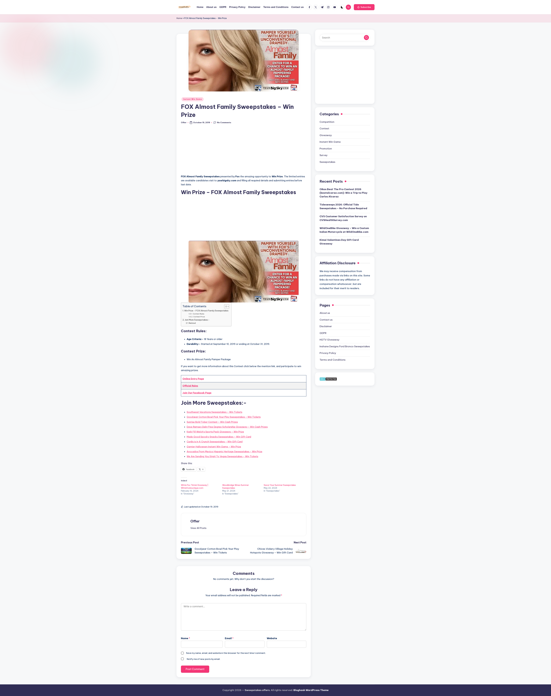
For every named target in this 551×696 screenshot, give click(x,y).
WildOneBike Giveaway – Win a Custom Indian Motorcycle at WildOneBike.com (344, 230)
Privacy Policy (328, 353)
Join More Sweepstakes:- (197, 320)
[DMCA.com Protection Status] (328, 378)
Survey (323, 155)
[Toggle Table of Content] (225, 306)
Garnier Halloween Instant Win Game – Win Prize (214, 446)
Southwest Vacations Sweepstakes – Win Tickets (214, 412)
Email (229, 638)
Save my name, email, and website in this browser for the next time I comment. (226, 653)
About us (325, 313)
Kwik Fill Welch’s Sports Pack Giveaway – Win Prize (215, 431)
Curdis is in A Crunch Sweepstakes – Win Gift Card (214, 441)
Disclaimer (326, 326)
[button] (364, 7)
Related (192, 323)
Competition (327, 121)
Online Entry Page (193, 378)
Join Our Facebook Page (197, 392)
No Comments (224, 122)
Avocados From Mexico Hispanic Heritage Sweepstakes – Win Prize (224, 451)
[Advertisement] (244, 151)
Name (185, 638)
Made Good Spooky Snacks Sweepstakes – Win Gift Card (219, 436)
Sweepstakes (327, 161)
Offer (195, 521)
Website (272, 638)
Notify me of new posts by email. (203, 659)
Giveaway (326, 135)
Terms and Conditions (333, 359)
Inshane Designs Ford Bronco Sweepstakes (345, 346)
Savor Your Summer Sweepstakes (280, 485)
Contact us (326, 319)
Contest (324, 128)
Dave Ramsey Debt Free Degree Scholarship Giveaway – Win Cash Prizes (227, 426)
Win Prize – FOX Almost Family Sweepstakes (206, 310)
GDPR (323, 333)
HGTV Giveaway (329, 339)
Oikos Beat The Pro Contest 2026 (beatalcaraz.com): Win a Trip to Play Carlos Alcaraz (343, 192)
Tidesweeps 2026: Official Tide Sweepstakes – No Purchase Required (343, 206)
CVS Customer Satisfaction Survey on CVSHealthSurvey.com (343, 218)
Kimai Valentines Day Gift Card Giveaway (339, 241)
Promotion (326, 148)
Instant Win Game (192, 99)
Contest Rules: (198, 314)
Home (179, 18)
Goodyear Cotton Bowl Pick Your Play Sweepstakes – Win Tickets (224, 416)
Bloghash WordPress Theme (311, 690)
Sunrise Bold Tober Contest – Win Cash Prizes (212, 421)
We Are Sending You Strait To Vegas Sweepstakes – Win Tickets (222, 456)
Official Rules (190, 385)
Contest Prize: (199, 317)
